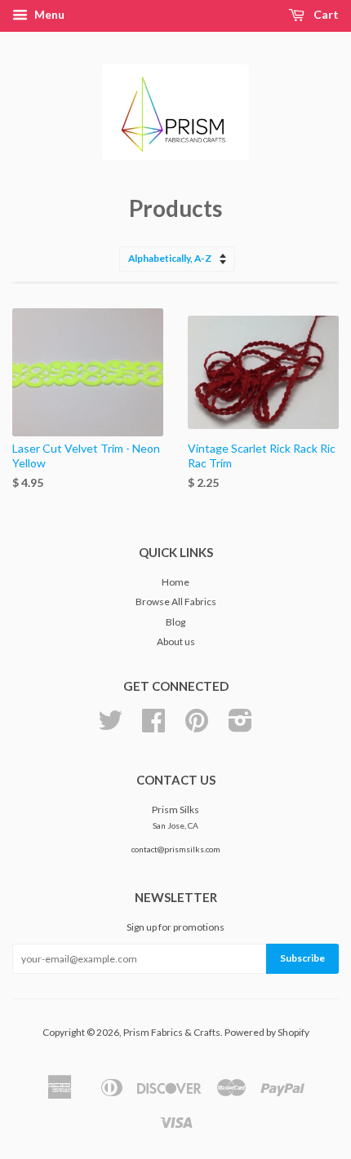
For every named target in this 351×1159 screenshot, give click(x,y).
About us (176, 641)
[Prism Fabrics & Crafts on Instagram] (240, 726)
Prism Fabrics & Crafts (171, 1032)
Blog (175, 622)
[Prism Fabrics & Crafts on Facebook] (153, 726)
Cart (325, 14)
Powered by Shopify (266, 1032)
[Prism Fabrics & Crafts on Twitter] (110, 726)
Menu (48, 14)
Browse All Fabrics (176, 601)
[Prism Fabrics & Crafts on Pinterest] (196, 726)
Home (175, 582)
